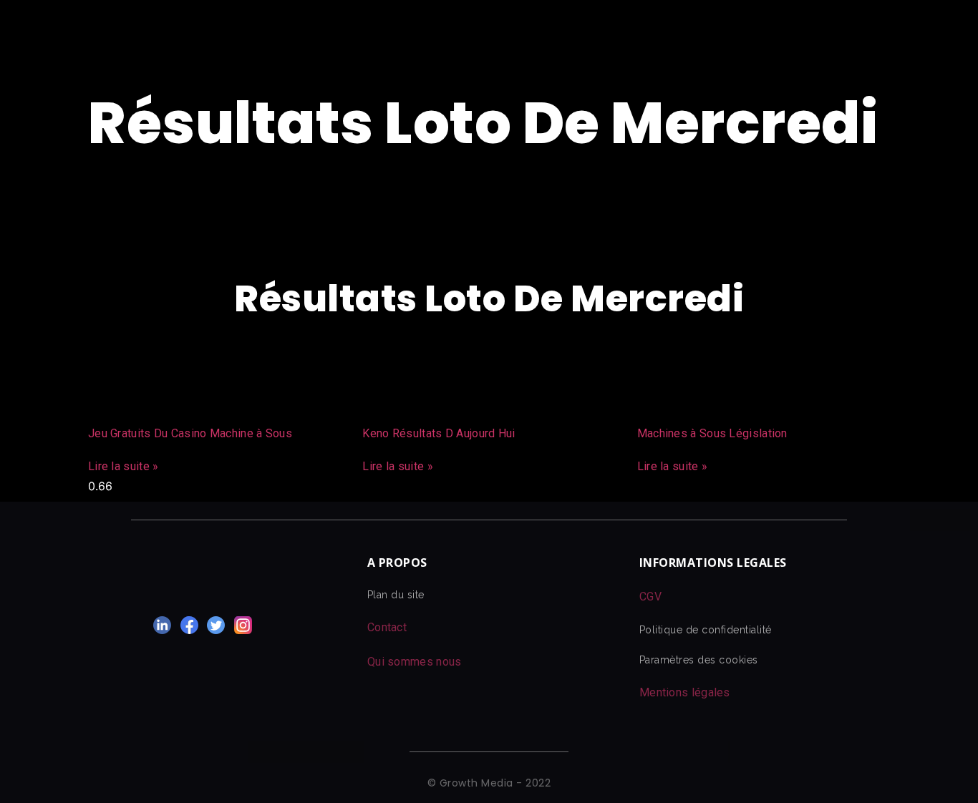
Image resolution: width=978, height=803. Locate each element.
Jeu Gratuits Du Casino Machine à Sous (190, 433)
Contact (387, 627)
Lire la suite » (123, 466)
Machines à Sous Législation (712, 433)
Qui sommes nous (414, 661)
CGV (650, 596)
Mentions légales (684, 692)
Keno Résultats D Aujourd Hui (438, 433)
